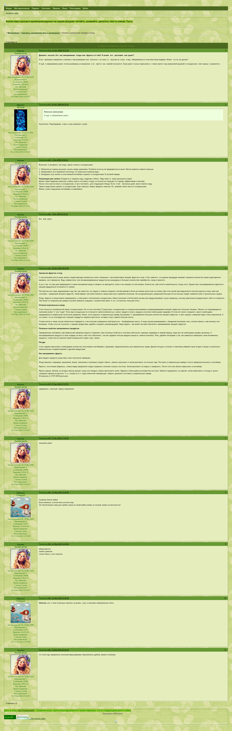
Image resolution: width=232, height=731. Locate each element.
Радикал (35, 8)
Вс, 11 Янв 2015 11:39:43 (59, 492)
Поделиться (44, 50)
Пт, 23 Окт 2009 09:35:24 (59, 105)
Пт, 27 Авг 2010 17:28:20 (58, 438)
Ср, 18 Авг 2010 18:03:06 (59, 268)
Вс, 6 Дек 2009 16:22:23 (58, 214)
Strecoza (20, 51)
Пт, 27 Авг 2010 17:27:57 (58, 384)
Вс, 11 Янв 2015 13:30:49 (59, 544)
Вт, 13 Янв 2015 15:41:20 (59, 650)
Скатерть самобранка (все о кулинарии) (40, 33)
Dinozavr (20, 105)
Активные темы (12, 13)
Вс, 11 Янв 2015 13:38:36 (59, 598)
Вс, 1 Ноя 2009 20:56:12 (58, 160)
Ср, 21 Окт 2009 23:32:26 (59, 50)
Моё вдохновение (22, 8)
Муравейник (13, 33)
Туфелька (21, 493)
